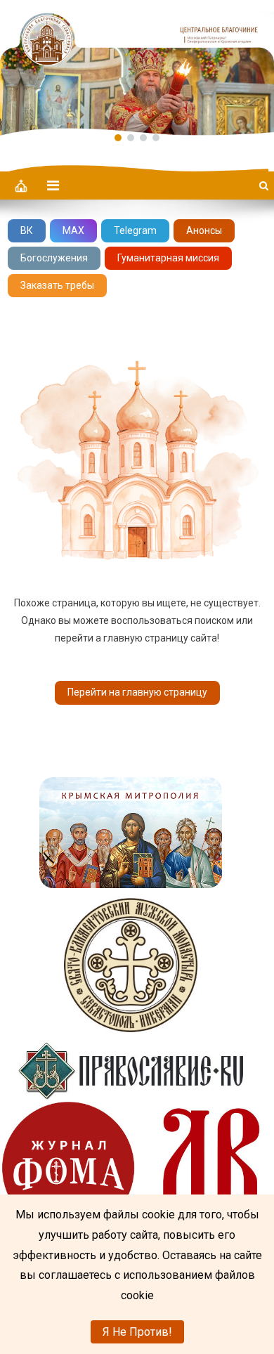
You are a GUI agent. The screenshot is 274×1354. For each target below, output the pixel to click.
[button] (137, 68)
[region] (137, 68)
